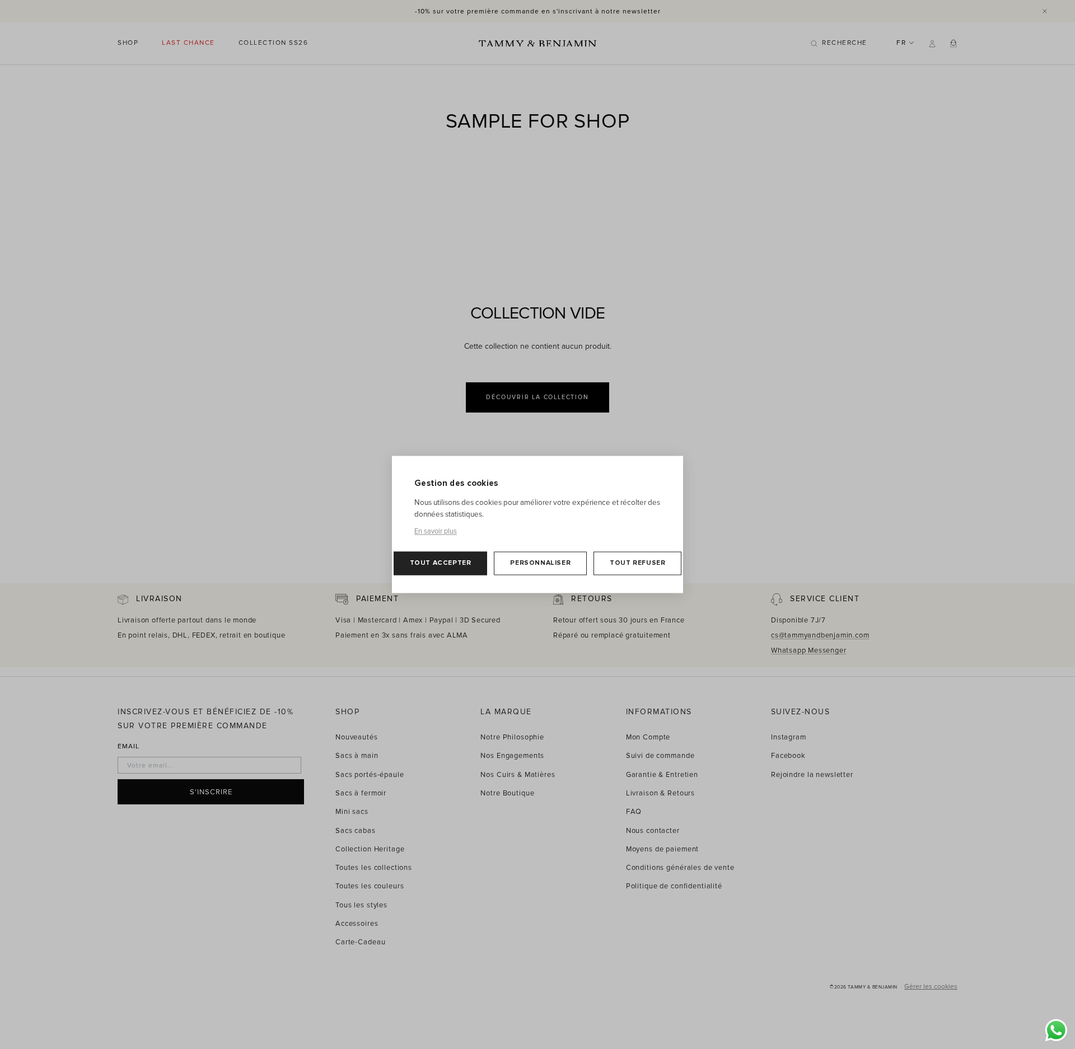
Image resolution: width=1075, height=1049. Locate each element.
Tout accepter (440, 563)
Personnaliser (540, 563)
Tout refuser (637, 563)
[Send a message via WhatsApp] (1056, 1030)
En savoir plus (435, 531)
